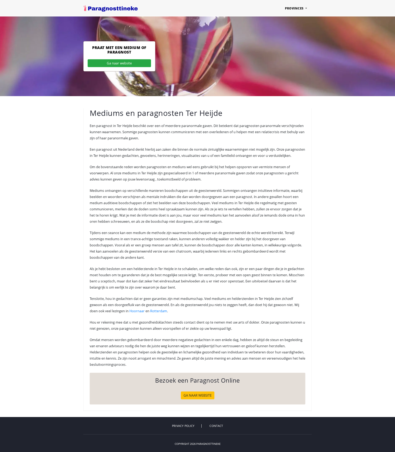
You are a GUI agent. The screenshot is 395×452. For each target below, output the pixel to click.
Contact (216, 426)
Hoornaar (137, 311)
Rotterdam (158, 311)
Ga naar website (119, 63)
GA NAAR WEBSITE (198, 395)
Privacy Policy (183, 426)
